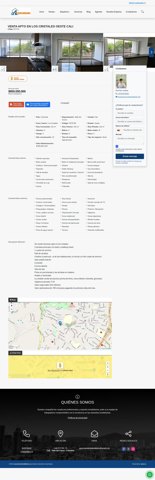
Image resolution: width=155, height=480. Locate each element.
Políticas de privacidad (77, 418)
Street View (19, 78)
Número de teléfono (123, 126)
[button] (53, 69)
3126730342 (26, 448)
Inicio (41, 12)
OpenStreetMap (106, 348)
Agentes (98, 12)
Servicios (78, 12)
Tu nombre (120, 109)
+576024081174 (26, 452)
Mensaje (119, 134)
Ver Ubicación (54, 370)
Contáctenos (131, 12)
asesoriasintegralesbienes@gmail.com (94, 448)
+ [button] (11, 305)
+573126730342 (123, 94)
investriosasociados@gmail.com (129, 97)
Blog (89, 12)
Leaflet (93, 348)
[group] (25, 52)
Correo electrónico (122, 117)
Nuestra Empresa (113, 12)
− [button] (11, 309)
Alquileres (64, 12)
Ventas (51, 12)
